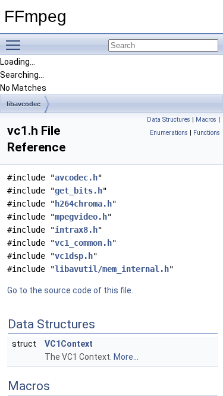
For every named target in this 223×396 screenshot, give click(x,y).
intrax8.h (76, 230)
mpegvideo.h (81, 216)
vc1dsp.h (74, 256)
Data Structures (168, 119)
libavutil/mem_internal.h (112, 269)
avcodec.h (76, 177)
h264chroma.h (83, 203)
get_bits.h (78, 190)
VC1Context (69, 344)
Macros (206, 119)
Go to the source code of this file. (70, 290)
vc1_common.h (83, 243)
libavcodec (23, 103)
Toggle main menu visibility (15, 44)
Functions (206, 133)
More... (126, 357)
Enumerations (169, 133)
